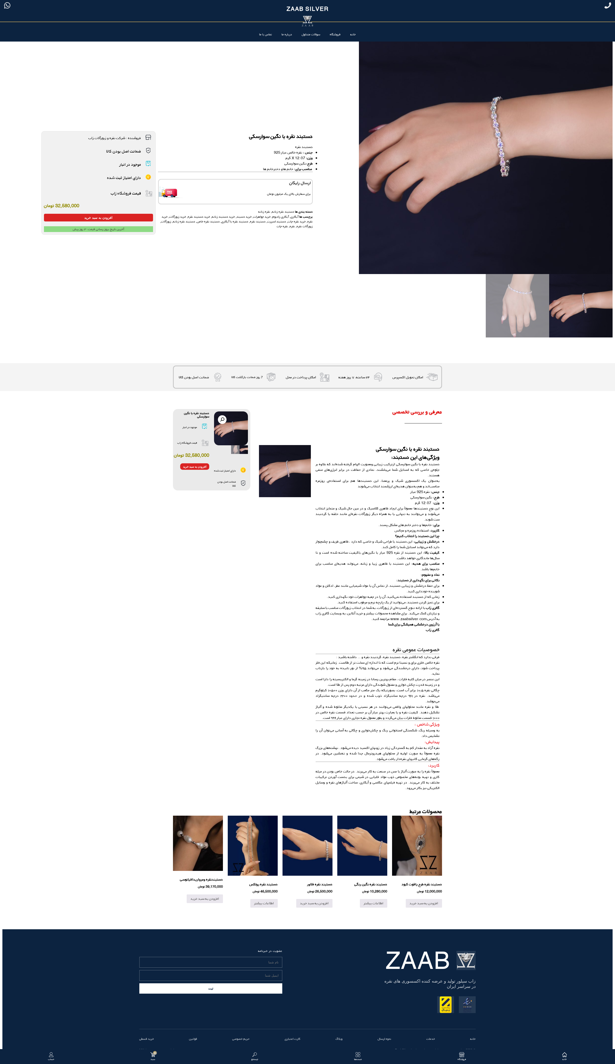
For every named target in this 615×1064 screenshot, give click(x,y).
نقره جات (282, 226)
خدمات (430, 1038)
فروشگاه (335, 34)
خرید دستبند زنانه (223, 216)
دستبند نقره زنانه (283, 211)
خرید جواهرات (262, 216)
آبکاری (295, 216)
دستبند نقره (304, 147)
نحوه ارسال (384, 1038)
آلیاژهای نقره (338, 782)
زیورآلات (166, 221)
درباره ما (287, 34)
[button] (222, 419)
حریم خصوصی (241, 1038)
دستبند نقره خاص (208, 221)
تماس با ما (265, 34)
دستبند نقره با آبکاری (234, 221)
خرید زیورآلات (177, 216)
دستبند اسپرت (276, 221)
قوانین (193, 1038)
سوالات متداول (311, 34)
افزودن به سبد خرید (98, 218)
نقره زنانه (264, 211)
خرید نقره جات (297, 221)
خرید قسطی (146, 1038)
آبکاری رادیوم (280, 216)
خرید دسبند (244, 216)
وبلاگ (339, 1038)
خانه (353, 34)
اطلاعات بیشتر (373, 903)
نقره (292, 226)
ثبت (210, 988)
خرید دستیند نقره (199, 216)
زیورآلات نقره (305, 226)
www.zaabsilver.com (408, 619)
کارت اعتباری (293, 1038)
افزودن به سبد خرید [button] (424, 903)
